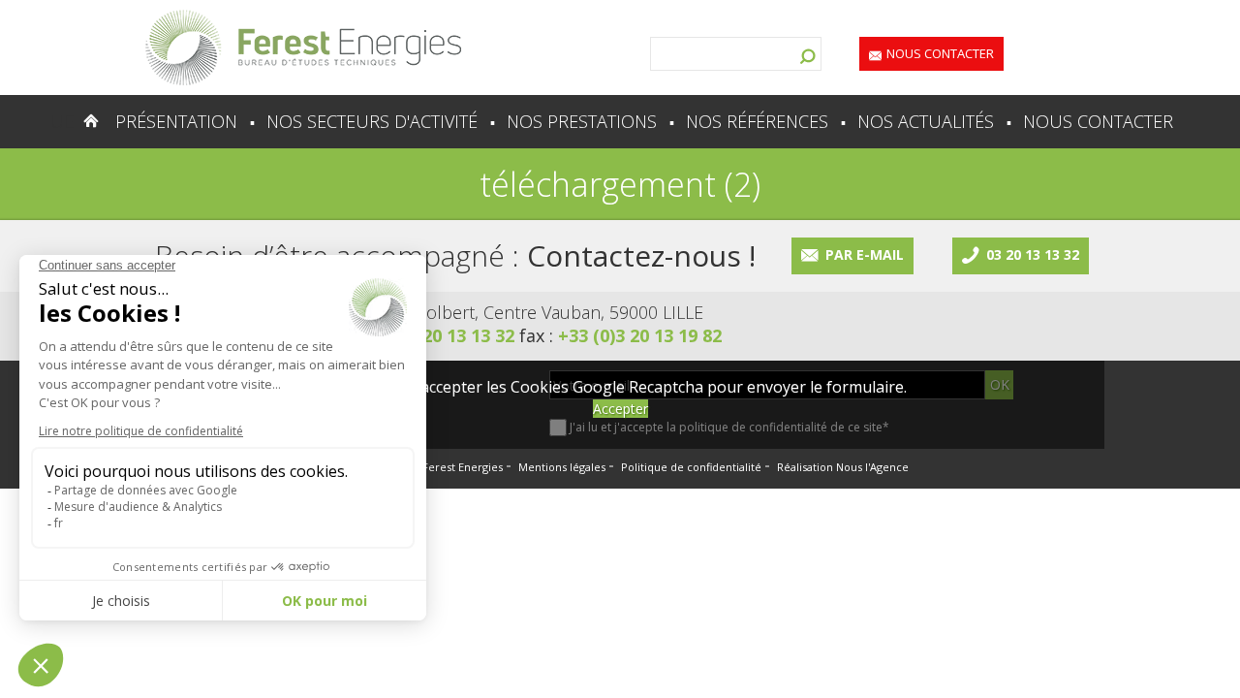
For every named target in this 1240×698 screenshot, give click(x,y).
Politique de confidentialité (691, 467)
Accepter (620, 408)
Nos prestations (582, 121)
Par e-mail (864, 254)
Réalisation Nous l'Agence (843, 467)
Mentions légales (561, 467)
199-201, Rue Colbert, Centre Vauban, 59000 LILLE (505, 312)
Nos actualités (925, 121)
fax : (620, 335)
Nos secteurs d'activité (372, 121)
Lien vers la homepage (303, 47)
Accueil (52, 121)
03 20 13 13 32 (1032, 254)
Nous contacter (940, 53)
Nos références (757, 121)
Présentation (176, 121)
